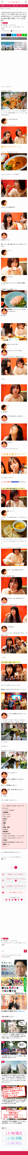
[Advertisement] (14, 67)
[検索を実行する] (25, 951)
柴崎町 (3, 28)
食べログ (4, 846)
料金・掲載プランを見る (16, 892)
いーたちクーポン (12, 24)
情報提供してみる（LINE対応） (16, 874)
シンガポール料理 (16, 26)
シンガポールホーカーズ (6, 26)
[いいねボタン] (2, 859)
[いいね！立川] (14, 2)
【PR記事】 (5, 24)
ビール (22, 26)
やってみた (5, 22)
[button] (3, 35)
